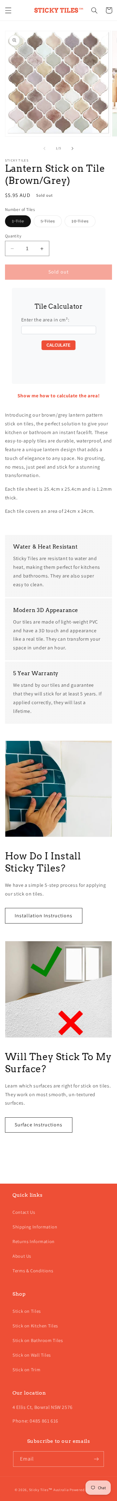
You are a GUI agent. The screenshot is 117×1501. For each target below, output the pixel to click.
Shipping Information (34, 1227)
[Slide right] (73, 148)
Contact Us (23, 1212)
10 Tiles (83, 222)
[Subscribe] (96, 1458)
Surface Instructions (38, 1124)
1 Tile (21, 222)
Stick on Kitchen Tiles (35, 1326)
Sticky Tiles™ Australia (49, 1489)
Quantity (13, 236)
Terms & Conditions (32, 1271)
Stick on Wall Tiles (31, 1355)
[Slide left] (44, 148)
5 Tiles (51, 222)
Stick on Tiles (26, 1311)
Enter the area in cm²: (45, 319)
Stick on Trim (26, 1369)
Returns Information (33, 1241)
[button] (8, 10)
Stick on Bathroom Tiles (37, 1340)
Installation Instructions (43, 915)
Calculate (58, 345)
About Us (21, 1256)
